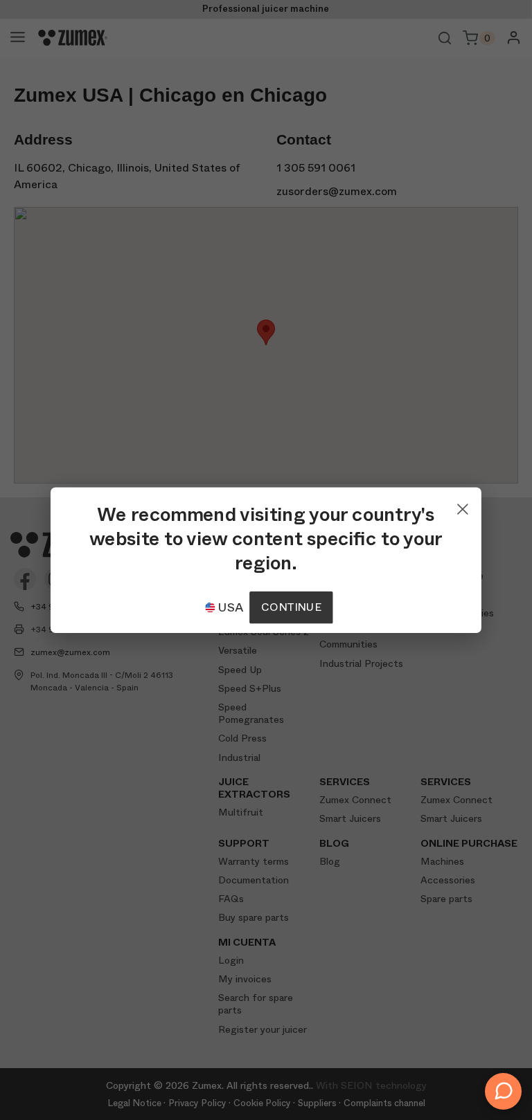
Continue (291, 607)
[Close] (462, 505)
